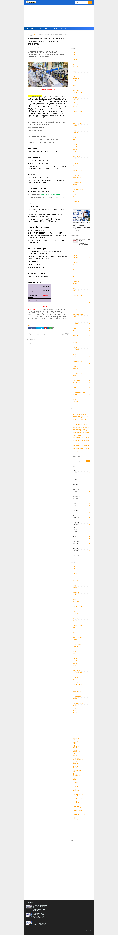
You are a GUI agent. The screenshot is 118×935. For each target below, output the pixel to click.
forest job (75, 118)
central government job (77, 92)
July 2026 (81, 472)
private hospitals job (77, 182)
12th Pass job (75, 59)
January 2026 (81, 486)
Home (29, 34)
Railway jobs (75, 191)
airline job (75, 71)
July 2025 (81, 501)
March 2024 (81, 538)
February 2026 (81, 484)
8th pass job (75, 66)
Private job (75, 184)
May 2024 (81, 534)
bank (74, 83)
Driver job (75, 106)
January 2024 (81, 543)
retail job (75, 194)
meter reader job (76, 156)
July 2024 (81, 529)
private (74, 172)
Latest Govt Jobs (76, 142)
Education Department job (78, 111)
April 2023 (81, 546)
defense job (75, 99)
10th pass (75, 52)
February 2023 (81, 550)
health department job (77, 130)
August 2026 (81, 470)
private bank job (76, 175)
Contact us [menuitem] (56, 28)
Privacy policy (89, 930)
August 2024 (81, 527)
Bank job (75, 85)
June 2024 (81, 531)
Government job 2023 (77, 123)
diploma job (75, 104)
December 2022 (81, 555)
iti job (74, 135)
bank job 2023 (76, 87)
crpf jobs (75, 97)
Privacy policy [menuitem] (47, 28)
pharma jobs (75, 165)
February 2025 (81, 512)
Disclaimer (83, 930)
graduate (75, 125)
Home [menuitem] (27, 28)
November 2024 (81, 520)
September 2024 (81, 524)
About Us (71, 930)
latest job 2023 (76, 146)
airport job (75, 73)
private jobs (75, 187)
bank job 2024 (76, 90)
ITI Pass (74, 137)
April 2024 (81, 536)
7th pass (74, 61)
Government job (76, 120)
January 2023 (81, 553)
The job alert (38, 934)
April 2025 (81, 508)
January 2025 (81, 515)
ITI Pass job (75, 139)
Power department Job (77, 170)
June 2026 (81, 475)
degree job (75, 102)
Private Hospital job (77, 179)
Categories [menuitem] (63, 28)
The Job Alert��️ (31, 47)
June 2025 (81, 503)
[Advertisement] (59, 16)
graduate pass (76, 128)
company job (75, 95)
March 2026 (81, 482)
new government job (77, 161)
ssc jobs (74, 196)
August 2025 (81, 498)
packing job (75, 163)
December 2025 (81, 489)
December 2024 (81, 517)
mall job (74, 151)
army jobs (75, 80)
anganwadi (75, 76)
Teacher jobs (75, 198)
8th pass (74, 64)
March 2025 (81, 510)
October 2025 (81, 494)
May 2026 (81, 477)
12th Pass (75, 57)
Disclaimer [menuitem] (39, 28)
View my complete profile (77, 725)
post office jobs (76, 168)
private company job (77, 177)
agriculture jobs (76, 68)
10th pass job (33, 34)
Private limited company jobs (79, 189)
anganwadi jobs (76, 78)
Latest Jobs (75, 149)
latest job (75, 144)
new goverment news (77, 158)
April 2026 (81, 479)
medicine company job (77, 154)
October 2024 (81, 522)
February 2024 (81, 541)
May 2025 (81, 505)
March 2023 (81, 548)
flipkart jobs (75, 116)
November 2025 (81, 491)
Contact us (76, 930)
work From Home (76, 201)
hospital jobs (75, 132)
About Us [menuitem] (33, 28)
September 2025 (81, 496)
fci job (74, 113)
